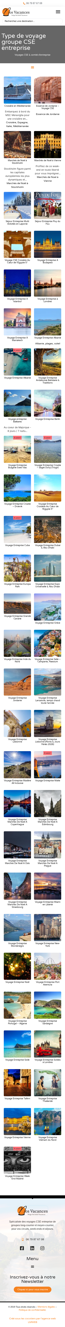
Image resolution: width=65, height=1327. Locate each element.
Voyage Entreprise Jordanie (17, 699)
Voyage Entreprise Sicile (17, 1060)
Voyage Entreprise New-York (47, 944)
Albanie (39, 343)
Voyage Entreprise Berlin (47, 419)
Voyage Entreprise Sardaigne (47, 1022)
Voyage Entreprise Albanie (47, 337)
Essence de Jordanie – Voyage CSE (47, 107)
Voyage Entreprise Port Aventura (47, 983)
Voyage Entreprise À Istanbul (17, 300)
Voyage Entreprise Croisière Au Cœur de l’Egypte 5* (47, 506)
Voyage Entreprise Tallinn (17, 1098)
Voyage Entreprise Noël (17, 982)
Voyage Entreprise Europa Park (17, 585)
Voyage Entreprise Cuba (17, 545)
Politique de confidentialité (32, 1310)
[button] (58, 11)
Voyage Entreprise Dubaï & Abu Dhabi (47, 546)
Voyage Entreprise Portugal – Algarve (17, 1022)
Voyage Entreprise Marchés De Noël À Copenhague (17, 822)
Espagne (23, 122)
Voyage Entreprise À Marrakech (17, 339)
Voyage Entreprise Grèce (47, 623)
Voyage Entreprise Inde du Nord (17, 660)
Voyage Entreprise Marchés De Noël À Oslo (17, 862)
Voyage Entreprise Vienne (17, 1137)
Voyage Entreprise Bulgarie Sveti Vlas (17, 466)
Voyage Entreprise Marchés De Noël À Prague (47, 863)
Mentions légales (46, 1307)
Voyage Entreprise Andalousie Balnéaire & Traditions (47, 380)
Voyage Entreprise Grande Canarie (17, 617)
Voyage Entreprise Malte (47, 780)
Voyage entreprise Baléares (17, 420)
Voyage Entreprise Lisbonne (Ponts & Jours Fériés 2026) (47, 742)
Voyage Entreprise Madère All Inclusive (17, 781)
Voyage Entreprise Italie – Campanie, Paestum (48, 660)
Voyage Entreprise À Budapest (47, 261)
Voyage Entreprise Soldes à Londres (48, 1061)
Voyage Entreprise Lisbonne (17, 740)
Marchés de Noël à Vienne (47, 160)
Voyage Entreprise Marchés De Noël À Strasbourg (17, 904)
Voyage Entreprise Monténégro (17, 944)
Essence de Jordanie (47, 114)
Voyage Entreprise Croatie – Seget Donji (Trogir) (47, 466)
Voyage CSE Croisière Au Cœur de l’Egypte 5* (17, 261)
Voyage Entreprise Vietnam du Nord (47, 1138)
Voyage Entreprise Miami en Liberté (47, 903)
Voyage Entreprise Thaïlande (47, 1099)
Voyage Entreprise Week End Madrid (17, 1177)
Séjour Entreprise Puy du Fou (47, 222)
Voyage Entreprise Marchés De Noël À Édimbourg (47, 822)
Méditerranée (21, 126)
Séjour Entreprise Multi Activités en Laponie (17, 222)
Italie (9, 126)
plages (49, 343)
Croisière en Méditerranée (17, 106)
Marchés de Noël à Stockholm (17, 161)
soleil (57, 343)
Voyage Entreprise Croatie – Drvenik (17, 505)
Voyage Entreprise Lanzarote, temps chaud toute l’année (47, 700)
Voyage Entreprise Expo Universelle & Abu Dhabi (47, 585)
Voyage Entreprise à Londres (47, 300)
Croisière (11, 122)
